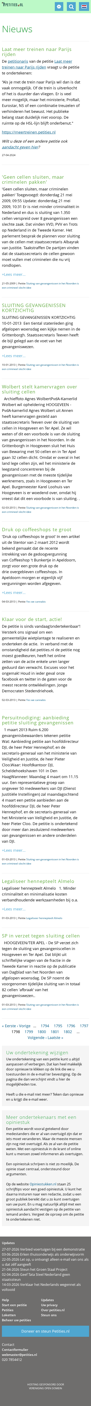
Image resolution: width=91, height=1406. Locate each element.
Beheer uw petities (16, 1320)
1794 (45, 1025)
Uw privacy (49, 1305)
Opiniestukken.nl (43, 1184)
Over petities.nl (53, 1310)
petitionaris (18, 61)
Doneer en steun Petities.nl (45, 1331)
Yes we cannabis (36, 601)
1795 (58, 1025)
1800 (41, 1031)
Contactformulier (15, 1349)
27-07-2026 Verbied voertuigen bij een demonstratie (43, 1249)
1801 (55, 1031)
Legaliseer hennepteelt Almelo (44, 918)
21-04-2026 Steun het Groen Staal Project (35, 1269)
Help (5, 1300)
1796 (71, 1025)
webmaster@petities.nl (19, 1355)
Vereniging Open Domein (45, 1388)
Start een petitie (14, 1305)
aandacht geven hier (20, 147)
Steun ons (49, 1315)
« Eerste (9, 1025)
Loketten (9, 1315)
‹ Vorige (23, 1025)
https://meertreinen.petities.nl (29, 132)
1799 (29, 1031)
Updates (47, 1300)
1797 (84, 1025)
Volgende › (37, 1037)
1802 (67, 1031)
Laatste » (55, 1037)
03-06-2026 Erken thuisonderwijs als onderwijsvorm (43, 1254)
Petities (7, 1310)
